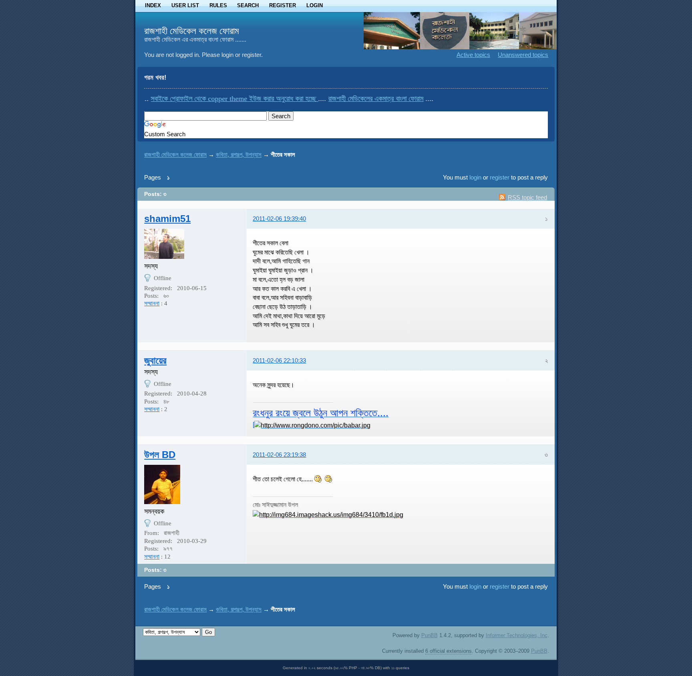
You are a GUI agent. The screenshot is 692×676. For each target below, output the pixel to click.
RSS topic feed (527, 197)
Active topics (473, 54)
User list (185, 5)
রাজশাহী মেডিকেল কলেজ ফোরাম (191, 31)
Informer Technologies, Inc (516, 635)
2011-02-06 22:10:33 (279, 360)
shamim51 (167, 218)
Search (248, 5)
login (475, 177)
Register (282, 5)
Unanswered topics (523, 54)
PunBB (429, 635)
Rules (218, 5)
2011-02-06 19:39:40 (279, 218)
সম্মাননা (151, 303)
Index (153, 5)
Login (314, 5)
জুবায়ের (155, 360)
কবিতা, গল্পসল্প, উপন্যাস (239, 154)
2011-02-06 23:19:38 (279, 454)
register (499, 177)
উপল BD (159, 454)
